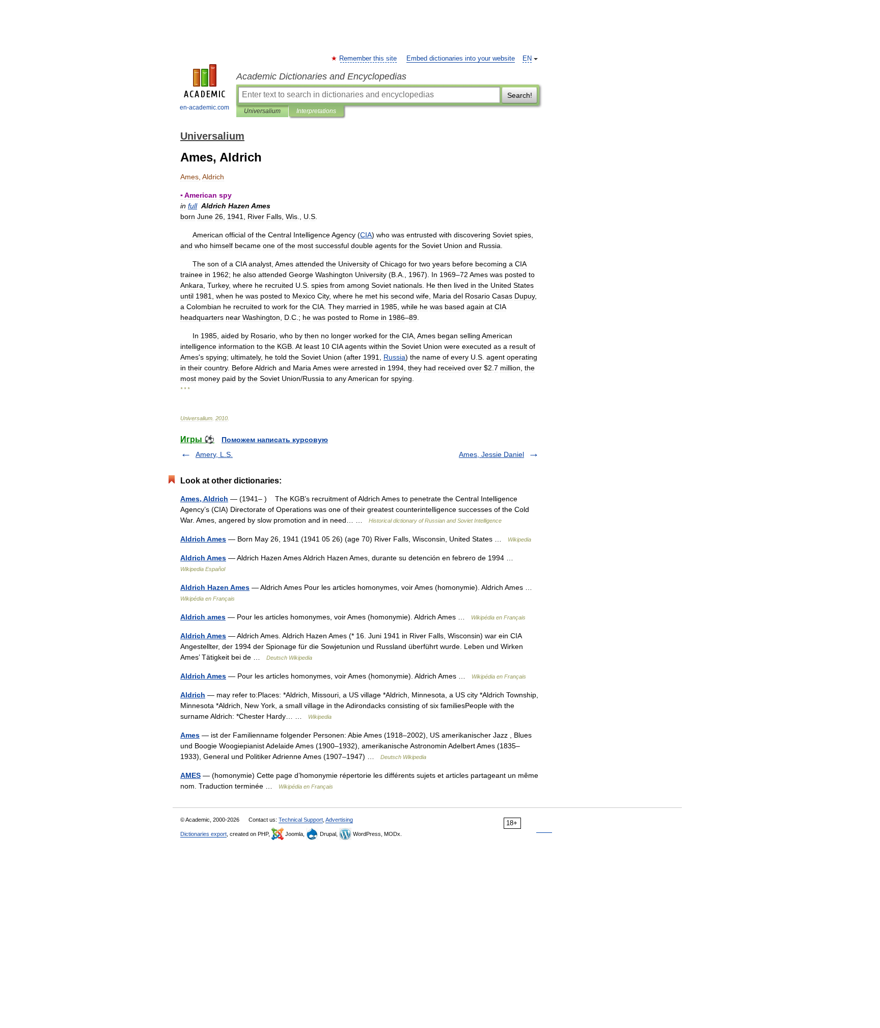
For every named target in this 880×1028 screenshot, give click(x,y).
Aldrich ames (203, 617)
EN (527, 58)
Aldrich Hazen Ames (215, 587)
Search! (519, 95)
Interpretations (316, 111)
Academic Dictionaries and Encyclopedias (321, 76)
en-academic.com (204, 107)
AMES (190, 775)
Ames (190, 735)
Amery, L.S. (214, 454)
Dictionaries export (203, 834)
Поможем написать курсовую (275, 440)
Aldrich (192, 695)
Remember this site (368, 58)
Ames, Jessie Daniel (491, 454)
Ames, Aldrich (204, 499)
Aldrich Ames (203, 539)
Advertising (339, 820)
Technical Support (301, 820)
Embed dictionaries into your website (460, 58)
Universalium (262, 111)
